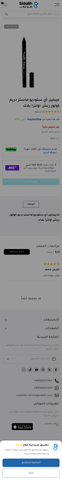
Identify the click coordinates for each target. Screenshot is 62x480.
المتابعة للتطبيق (31, 462)
